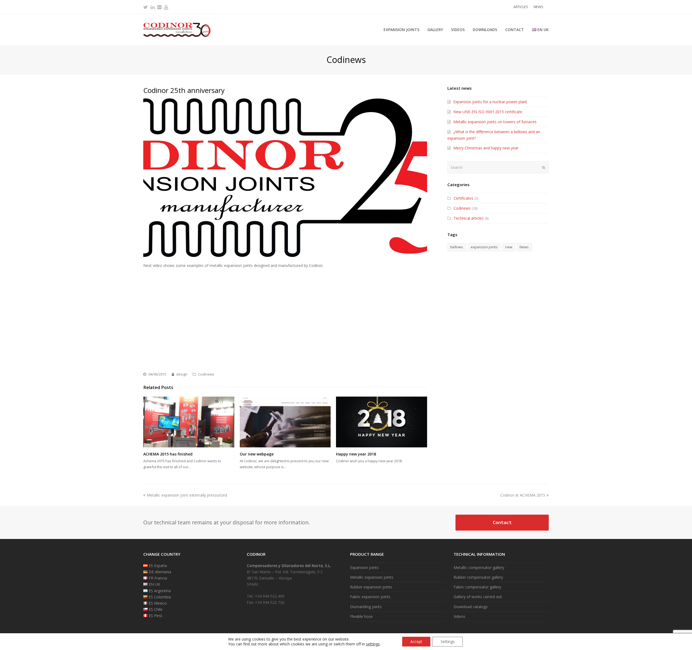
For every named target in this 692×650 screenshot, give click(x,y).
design (181, 374)
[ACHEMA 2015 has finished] (188, 422)
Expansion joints (364, 567)
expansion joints (484, 246)
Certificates (463, 198)
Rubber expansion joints (371, 586)
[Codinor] (177, 29)
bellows (456, 246)
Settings (448, 641)
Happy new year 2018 (356, 454)
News (524, 246)
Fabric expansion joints (370, 596)
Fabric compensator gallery (477, 586)
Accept (416, 641)
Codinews (206, 374)
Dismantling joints (366, 606)
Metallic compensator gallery (479, 567)
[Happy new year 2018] (381, 422)
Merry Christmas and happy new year (485, 147)
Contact (502, 522)
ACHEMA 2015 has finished (167, 454)
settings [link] (373, 643)
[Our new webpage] (285, 422)
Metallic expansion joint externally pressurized (187, 495)
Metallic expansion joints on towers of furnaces (495, 121)
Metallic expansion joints (371, 577)
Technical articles (469, 218)
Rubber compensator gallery (478, 577)
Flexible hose (361, 616)
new (508, 246)
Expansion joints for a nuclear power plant (490, 101)
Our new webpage (257, 454)
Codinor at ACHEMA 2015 (522, 495)
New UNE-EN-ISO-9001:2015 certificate (487, 111)
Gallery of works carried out (478, 596)
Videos (459, 616)
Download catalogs (471, 606)
